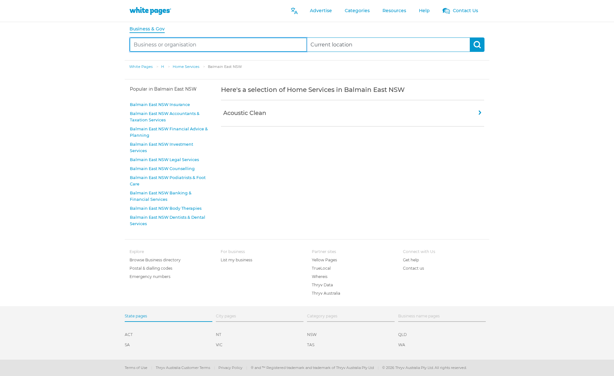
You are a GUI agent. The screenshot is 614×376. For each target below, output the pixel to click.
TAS (310, 344)
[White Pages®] (150, 11)
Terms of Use (136, 367)
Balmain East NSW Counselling (162, 168)
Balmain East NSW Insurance (160, 104)
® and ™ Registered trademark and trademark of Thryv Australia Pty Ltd (313, 367)
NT (218, 334)
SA (127, 344)
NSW (312, 334)
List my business (236, 259)
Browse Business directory (155, 259)
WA (401, 344)
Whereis (319, 276)
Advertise (321, 10)
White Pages (141, 66)
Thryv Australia (326, 293)
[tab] (150, 29)
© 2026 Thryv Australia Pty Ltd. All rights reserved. (424, 367)
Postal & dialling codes (151, 268)
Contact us (413, 268)
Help (424, 10)
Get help (411, 259)
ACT (129, 334)
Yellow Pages (324, 259)
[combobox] (218, 45)
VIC (219, 344)
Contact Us (465, 10)
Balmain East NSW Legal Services (164, 159)
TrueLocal (321, 268)
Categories (357, 10)
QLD (402, 334)
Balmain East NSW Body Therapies (165, 208)
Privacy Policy (230, 367)
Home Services (186, 66)
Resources (394, 10)
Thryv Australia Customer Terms (183, 367)
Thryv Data (322, 284)
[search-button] (477, 45)
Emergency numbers (150, 276)
